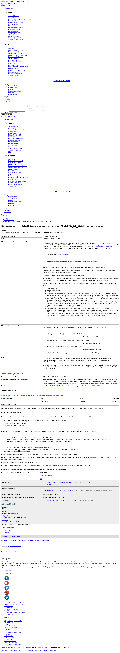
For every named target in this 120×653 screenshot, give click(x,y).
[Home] (41, 110)
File (41, 479)
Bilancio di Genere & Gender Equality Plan (17, 612)
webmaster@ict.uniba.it (34, 650)
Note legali (13, 622)
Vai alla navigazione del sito (19, 1)
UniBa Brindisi (9, 570)
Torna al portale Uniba (11, 536)
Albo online (8, 634)
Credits (6, 619)
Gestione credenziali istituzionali (17, 55)
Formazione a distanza (14, 52)
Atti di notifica (8, 636)
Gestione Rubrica (13, 58)
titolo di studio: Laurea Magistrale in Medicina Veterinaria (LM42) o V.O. (68, 482)
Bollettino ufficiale (9, 637)
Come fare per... (13, 17)
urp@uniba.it (5, 650)
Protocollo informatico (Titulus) (17, 70)
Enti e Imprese (12, 94)
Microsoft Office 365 (14, 24)
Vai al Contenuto (6, 1)
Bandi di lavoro (9, 220)
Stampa (6, 532)
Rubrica (6, 98)
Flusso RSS (7, 531)
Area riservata (12, 48)
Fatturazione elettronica (11, 626)
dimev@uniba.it (63, 254)
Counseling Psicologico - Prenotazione (19, 19)
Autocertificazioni (13, 16)
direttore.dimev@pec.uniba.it (104, 246)
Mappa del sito (8, 621)
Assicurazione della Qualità (12, 644)
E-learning (7, 624)
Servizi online (8, 8)
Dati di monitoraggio (10, 642)
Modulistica (11, 26)
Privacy (6, 622)
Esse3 (6, 96)
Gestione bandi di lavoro (15, 57)
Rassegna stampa (13, 31)
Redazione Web (9, 607)
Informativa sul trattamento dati (13, 627)
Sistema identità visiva (14, 72)
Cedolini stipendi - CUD (15, 50)
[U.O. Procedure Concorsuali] (13, 110)
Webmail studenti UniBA (15, 39)
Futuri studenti (12, 86)
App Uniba (7, 101)
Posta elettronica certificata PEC (13, 604)
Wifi (9, 41)
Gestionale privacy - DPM (16, 53)
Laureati (10, 89)
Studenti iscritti (12, 87)
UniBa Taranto (8, 573)
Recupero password (14, 33)
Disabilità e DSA (9, 611)
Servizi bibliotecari (13, 36)
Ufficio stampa (8, 606)
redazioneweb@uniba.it (51, 650)
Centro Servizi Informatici (12, 609)
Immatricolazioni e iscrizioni (16, 22)
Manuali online (12, 21)
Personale (11, 92)
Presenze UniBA (13, 68)
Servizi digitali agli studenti (16, 38)
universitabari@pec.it (17, 650)
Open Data (7, 617)
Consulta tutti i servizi (62, 81)
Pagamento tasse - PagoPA (16, 27)
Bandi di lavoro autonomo (11, 546)
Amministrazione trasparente (12, 632)
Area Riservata (8, 614)
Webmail (7, 99)
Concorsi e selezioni (10, 641)
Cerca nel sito (5, 112)
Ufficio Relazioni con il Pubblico (14, 602)
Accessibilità (18, 621)
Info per (6, 84)
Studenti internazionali (14, 91)
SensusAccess (12, 34)
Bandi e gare (8, 639)
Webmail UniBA (13, 75)
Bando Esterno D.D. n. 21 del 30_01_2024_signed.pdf (61, 500)
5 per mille (7, 629)
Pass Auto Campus (13, 65)
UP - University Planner (15, 73)
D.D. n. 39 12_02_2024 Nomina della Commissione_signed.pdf (64, 386)
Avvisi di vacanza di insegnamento (14, 552)
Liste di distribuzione (14, 60)
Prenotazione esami (14, 29)
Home (6, 218)
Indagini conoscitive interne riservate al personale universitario (25, 540)
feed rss (10, 562)
